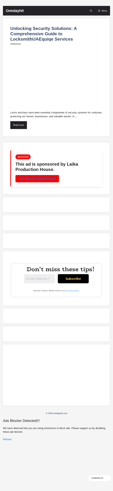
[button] (91, 11)
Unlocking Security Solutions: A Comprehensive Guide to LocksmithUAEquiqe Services (43, 33)
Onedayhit (15, 11)
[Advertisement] (56, 376)
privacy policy (72, 290)
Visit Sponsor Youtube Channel (37, 178)
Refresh (7, 439)
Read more (18, 125)
